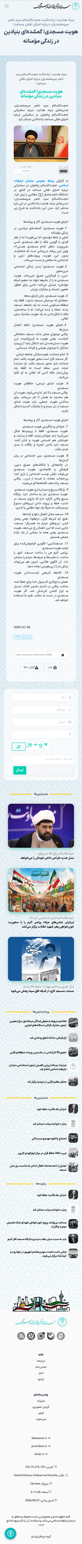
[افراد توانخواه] (10, 1533)
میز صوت (41, 1419)
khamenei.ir (39, 1438)
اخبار (41, 1373)
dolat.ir (40, 1454)
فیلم (41, 1413)
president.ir (39, 1446)
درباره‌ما (41, 1361)
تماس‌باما (41, 1367)
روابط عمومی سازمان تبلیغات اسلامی (41, 183)
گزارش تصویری (41, 1407)
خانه (41, 1355)
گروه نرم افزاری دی (41, 1537)
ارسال (20, 770)
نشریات (41, 1401)
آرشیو (41, 1379)
